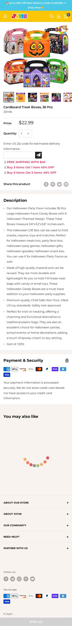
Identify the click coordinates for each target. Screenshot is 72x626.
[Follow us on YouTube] (32, 578)
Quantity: (10, 133)
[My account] (58, 16)
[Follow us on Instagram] (19, 578)
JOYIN (7, 111)
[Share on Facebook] (46, 184)
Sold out (36, 622)
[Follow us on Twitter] (12, 578)
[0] (65, 16)
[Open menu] (5, 16)
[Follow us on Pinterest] (25, 578)
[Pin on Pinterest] (52, 184)
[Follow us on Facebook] (5, 578)
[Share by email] (66, 184)
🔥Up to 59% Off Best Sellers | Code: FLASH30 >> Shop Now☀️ (36, 5)
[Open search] (52, 16)
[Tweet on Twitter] (59, 184)
